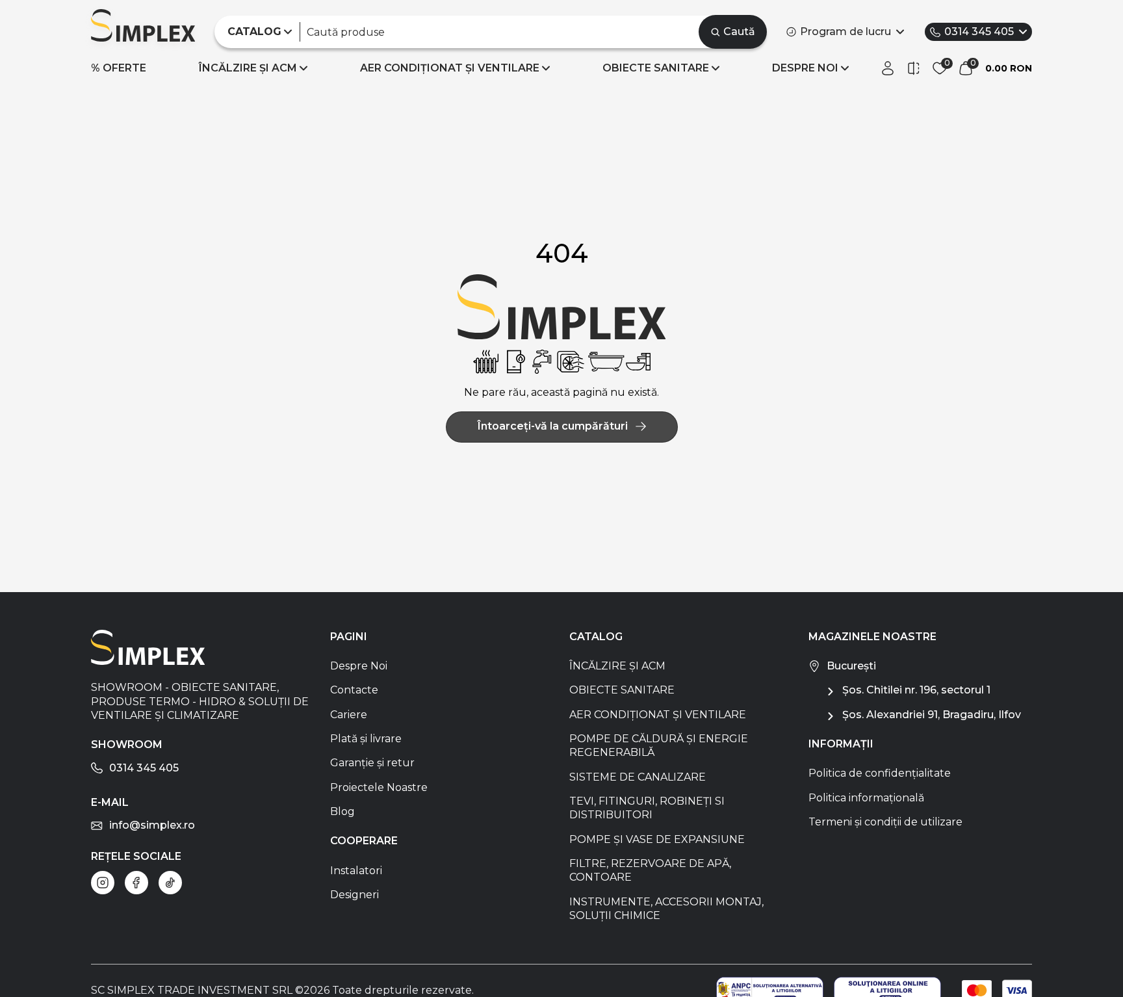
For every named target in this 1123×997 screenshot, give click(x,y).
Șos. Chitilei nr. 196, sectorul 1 (916, 690)
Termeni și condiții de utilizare (885, 822)
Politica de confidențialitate (879, 773)
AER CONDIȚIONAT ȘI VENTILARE (449, 68)
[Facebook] (136, 882)
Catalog (596, 636)
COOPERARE (364, 841)
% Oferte (118, 68)
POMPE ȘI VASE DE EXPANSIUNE (657, 839)
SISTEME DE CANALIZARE (637, 777)
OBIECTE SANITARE (655, 68)
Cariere (348, 714)
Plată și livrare (366, 738)
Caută (739, 31)
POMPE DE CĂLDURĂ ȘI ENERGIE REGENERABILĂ (658, 745)
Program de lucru (845, 31)
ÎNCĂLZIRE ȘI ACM (248, 68)
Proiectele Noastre (379, 787)
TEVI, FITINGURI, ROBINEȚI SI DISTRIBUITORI (647, 808)
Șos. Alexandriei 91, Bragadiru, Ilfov (931, 714)
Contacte (354, 690)
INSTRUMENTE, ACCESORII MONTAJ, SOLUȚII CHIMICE (666, 909)
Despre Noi (358, 666)
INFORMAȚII (840, 744)
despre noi (805, 68)
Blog (342, 811)
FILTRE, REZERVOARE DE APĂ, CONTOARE (650, 870)
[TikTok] (170, 882)
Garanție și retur (372, 763)
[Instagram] (102, 882)
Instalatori (356, 870)
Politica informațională (866, 798)
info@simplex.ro (152, 825)
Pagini (348, 636)
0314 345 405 (979, 31)
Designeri (354, 894)
